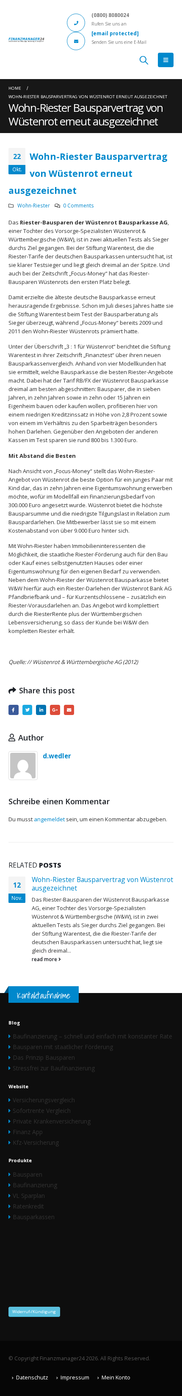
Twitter (27, 710)
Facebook (13, 710)
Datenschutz (32, 1377)
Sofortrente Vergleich (42, 1111)
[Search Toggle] (143, 59)
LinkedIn (41, 710)
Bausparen (27, 1174)
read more (45, 959)
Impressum (75, 1377)
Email (69, 710)
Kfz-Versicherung (36, 1142)
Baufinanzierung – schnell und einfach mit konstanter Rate (92, 1036)
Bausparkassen (34, 1217)
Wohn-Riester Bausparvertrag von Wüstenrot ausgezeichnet (102, 884)
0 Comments (78, 205)
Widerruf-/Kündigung (34, 1311)
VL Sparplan (29, 1196)
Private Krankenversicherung (52, 1121)
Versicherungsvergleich (44, 1100)
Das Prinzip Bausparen (44, 1057)
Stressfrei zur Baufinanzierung (54, 1068)
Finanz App (28, 1132)
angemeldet (49, 819)
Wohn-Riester (33, 205)
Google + (55, 710)
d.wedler (57, 756)
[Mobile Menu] (166, 60)
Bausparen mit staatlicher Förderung (63, 1047)
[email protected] (115, 33)
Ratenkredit (28, 1206)
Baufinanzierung (35, 1185)
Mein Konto (116, 1377)
